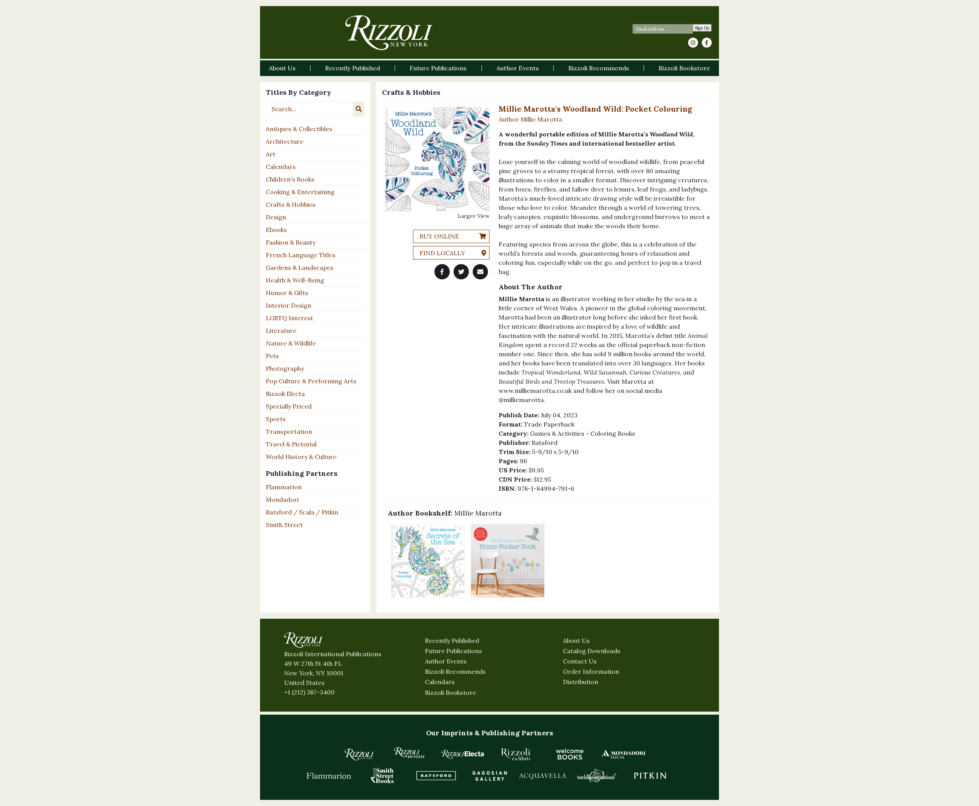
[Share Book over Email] (480, 271)
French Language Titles (300, 255)
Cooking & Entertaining (300, 192)
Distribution (580, 682)
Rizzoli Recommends (455, 671)
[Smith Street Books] (382, 775)
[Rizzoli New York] (388, 32)
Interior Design (288, 305)
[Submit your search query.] (358, 109)
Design (276, 217)
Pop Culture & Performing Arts (311, 381)
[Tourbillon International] (596, 775)
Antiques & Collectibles (299, 129)
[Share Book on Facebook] (442, 271)
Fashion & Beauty (290, 242)
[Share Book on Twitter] (461, 271)
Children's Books (290, 179)
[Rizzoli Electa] (463, 754)
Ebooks (276, 230)
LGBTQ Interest (289, 318)
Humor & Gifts (287, 293)
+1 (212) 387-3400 (309, 692)
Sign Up (702, 28)
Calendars (281, 166)
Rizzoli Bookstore (450, 692)
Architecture (284, 141)
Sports (276, 419)
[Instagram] (693, 43)
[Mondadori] (623, 754)
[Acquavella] (543, 775)
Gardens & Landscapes (299, 267)
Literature (281, 330)
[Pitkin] (650, 775)
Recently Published (452, 640)
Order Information (591, 671)
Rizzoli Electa (285, 393)
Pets (272, 356)
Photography (285, 368)
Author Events (446, 661)
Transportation (289, 431)
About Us (576, 640)
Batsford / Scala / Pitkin (302, 512)
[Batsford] (436, 775)
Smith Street (284, 525)
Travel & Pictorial (291, 444)
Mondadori (282, 499)
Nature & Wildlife (291, 343)
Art (270, 154)
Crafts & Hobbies (290, 204)
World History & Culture (301, 457)
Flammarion (284, 487)
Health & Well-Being (295, 280)
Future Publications (453, 651)
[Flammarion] (329, 775)
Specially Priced (289, 406)
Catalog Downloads (591, 651)
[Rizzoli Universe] (409, 752)
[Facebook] (707, 43)
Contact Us (580, 661)
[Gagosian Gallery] (489, 775)
